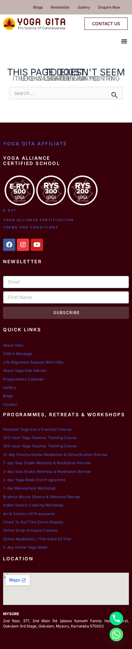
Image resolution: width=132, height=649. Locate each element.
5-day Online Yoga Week (25, 547)
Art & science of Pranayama (29, 513)
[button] (124, 41)
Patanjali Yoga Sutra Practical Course (37, 429)
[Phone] (116, 618)
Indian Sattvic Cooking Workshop (33, 505)
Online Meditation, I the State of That (37, 539)
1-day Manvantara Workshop (29, 488)
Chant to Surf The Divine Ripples (33, 522)
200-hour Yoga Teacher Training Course (40, 437)
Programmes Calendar (24, 379)
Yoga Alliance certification (38, 220)
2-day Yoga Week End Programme (34, 480)
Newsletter (60, 7)
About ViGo (13, 345)
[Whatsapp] (116, 634)
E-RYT (10, 210)
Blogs (38, 7)
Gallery (84, 7)
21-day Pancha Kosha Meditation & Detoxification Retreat (55, 454)
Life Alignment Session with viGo (33, 362)
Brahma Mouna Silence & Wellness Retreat (42, 496)
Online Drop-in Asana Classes (30, 530)
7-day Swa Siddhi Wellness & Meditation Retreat (47, 463)
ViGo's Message (17, 353)
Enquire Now (109, 7)
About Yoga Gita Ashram (25, 370)
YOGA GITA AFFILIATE (35, 144)
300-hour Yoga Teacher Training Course (40, 446)
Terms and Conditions (30, 227)
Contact (10, 404)
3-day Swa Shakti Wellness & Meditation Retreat (47, 471)
